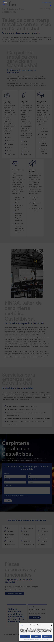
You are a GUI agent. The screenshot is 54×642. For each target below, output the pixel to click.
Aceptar (25, 636)
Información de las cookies (29, 639)
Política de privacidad (39, 639)
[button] (51, 625)
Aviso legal (46, 639)
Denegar (36, 636)
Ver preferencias (46, 636)
